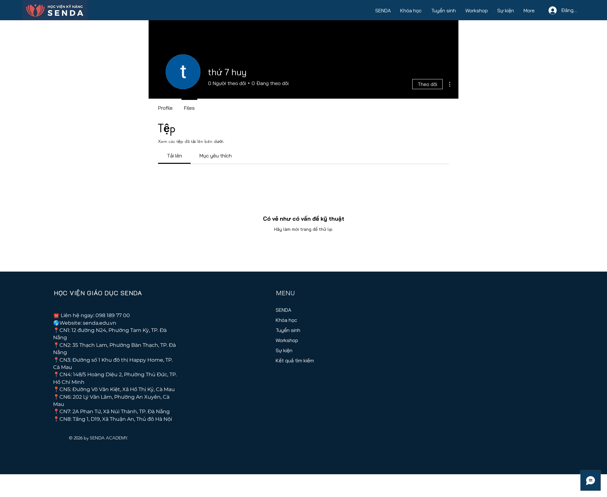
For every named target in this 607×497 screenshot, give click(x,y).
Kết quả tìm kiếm (293, 360)
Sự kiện (284, 350)
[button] (383, 10)
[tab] (174, 155)
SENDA (283, 310)
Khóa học (286, 320)
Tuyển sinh (288, 330)
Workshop (287, 340)
